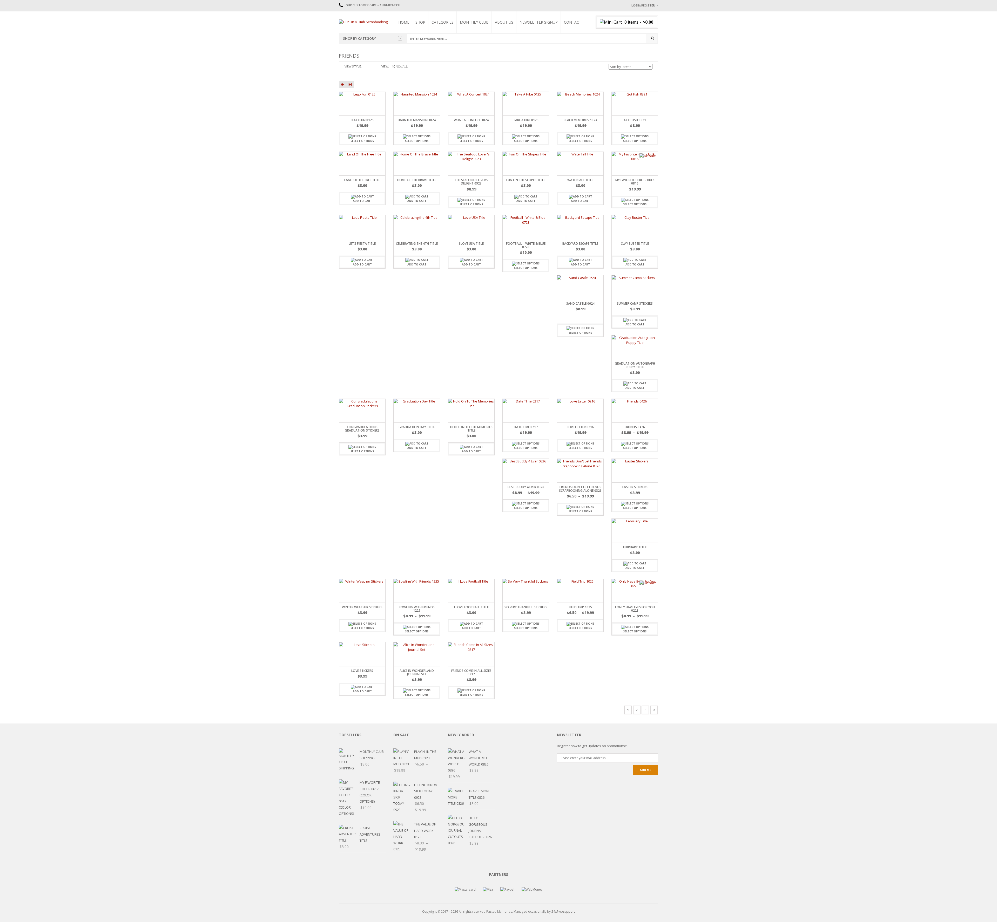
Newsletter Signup (539, 22)
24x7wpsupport (563, 911)
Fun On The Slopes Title (525, 180)
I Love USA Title (471, 243)
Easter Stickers (635, 487)
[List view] (350, 84)
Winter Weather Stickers (362, 607)
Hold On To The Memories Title (471, 429)
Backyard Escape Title (580, 243)
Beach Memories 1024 (580, 120)
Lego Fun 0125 (362, 120)
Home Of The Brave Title (416, 180)
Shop (420, 22)
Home (403, 22)
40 (393, 66)
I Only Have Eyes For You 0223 (635, 609)
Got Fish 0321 (635, 120)
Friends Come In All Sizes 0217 (471, 672)
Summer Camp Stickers (635, 303)
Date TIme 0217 (526, 427)
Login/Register (643, 5)
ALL (405, 66)
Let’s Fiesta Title (362, 243)
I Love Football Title (471, 607)
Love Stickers (362, 670)
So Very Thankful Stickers (525, 607)
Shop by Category (359, 38)
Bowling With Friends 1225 (417, 609)
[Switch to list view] (372, 66)
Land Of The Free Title (362, 180)
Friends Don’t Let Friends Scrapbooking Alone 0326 (580, 489)
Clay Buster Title (635, 243)
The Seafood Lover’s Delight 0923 (471, 182)
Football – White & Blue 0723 (525, 245)
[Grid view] (342, 84)
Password (639, 48)
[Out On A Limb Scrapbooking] (363, 21)
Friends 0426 (635, 427)
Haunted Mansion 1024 (417, 120)
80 (399, 66)
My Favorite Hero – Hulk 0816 (635, 182)
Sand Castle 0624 (580, 303)
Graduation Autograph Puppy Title (635, 365)
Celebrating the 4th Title (417, 243)
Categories (443, 22)
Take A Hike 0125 (525, 120)
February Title (634, 547)
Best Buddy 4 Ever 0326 (526, 487)
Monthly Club (474, 22)
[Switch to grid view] (366, 66)
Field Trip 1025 (580, 607)
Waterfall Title (580, 180)
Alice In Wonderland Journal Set (417, 672)
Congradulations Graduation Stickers (362, 429)
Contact (572, 22)
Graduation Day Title (417, 427)
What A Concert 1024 (471, 120)
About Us (504, 22)
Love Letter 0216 (580, 427)
